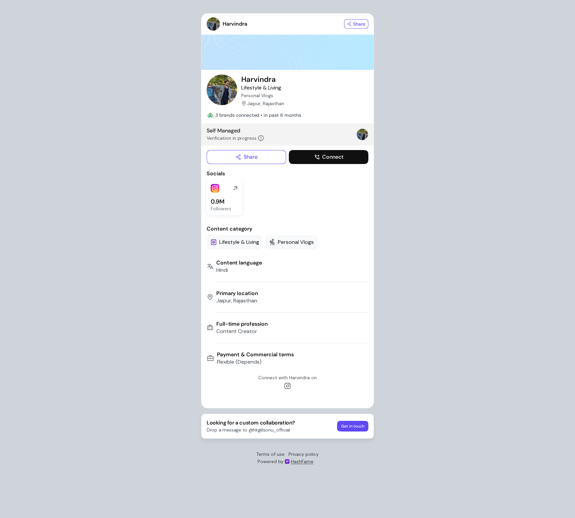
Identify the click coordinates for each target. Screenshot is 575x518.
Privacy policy (303, 454)
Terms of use (270, 454)
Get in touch (352, 426)
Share (251, 156)
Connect (332, 156)
